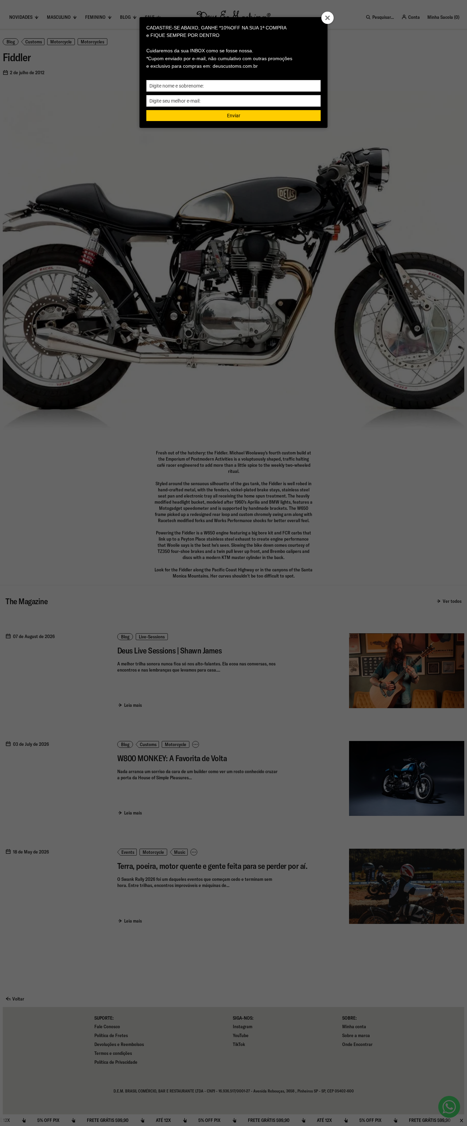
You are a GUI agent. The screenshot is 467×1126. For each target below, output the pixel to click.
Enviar (233, 115)
